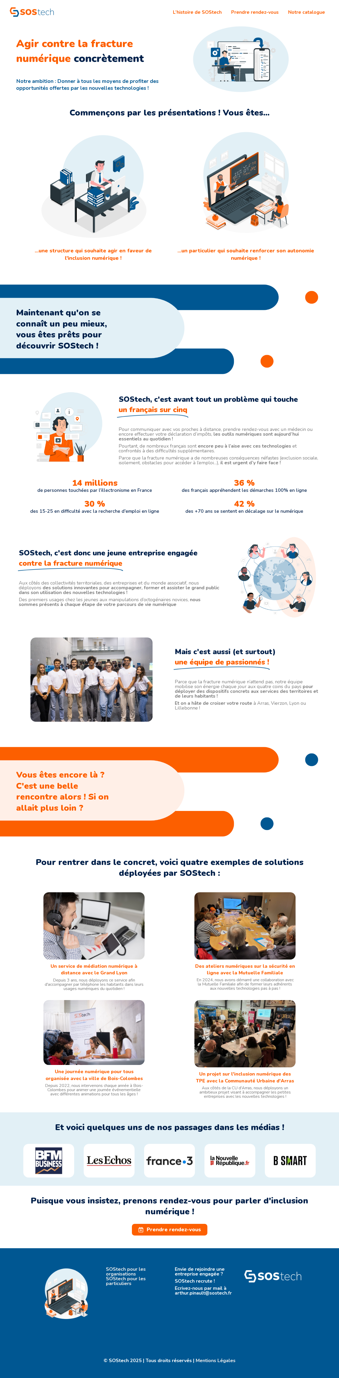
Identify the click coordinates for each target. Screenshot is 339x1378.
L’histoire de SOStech (197, 12)
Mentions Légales (214, 1360)
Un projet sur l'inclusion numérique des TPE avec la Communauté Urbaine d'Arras (245, 1077)
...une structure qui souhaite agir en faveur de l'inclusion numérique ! (93, 254)
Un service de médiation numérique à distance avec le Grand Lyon (94, 969)
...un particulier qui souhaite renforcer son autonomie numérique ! (245, 254)
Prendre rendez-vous (255, 12)
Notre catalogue (306, 12)
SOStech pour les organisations (126, 1271)
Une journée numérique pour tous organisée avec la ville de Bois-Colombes (94, 1074)
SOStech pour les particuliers (126, 1281)
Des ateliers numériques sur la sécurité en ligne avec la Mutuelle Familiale (245, 969)
